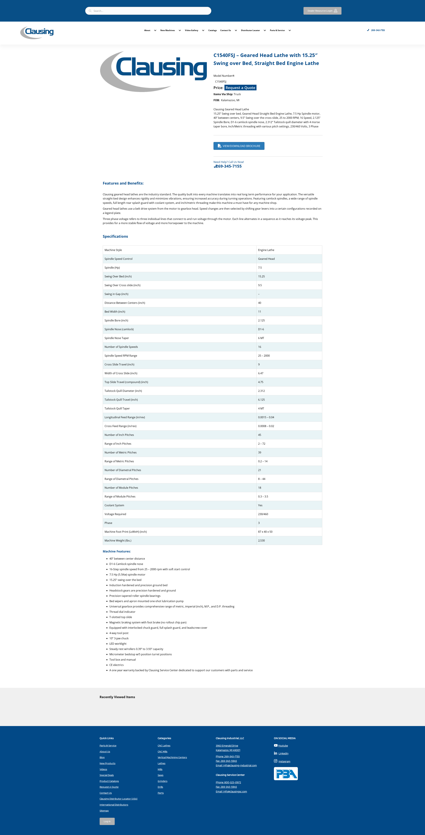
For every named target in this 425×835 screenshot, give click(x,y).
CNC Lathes (164, 745)
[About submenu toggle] (155, 30)
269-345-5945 (229, 761)
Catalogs (212, 30)
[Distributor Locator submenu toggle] (264, 30)
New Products (107, 763)
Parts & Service (277, 30)
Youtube (283, 745)
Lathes (161, 763)
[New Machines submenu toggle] (179, 30)
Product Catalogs (109, 781)
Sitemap (104, 810)
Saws (160, 775)
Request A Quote (109, 786)
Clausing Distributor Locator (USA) (118, 798)
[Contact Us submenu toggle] (236, 30)
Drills (160, 786)
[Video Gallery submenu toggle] (203, 30)
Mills (160, 769)
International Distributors (114, 804)
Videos (103, 769)
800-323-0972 (232, 782)
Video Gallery (191, 30)
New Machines (167, 30)
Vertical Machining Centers (172, 757)
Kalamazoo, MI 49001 (228, 750)
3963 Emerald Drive (227, 745)
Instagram (284, 761)
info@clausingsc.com (235, 791)
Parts (161, 792)
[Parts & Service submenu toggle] (289, 30)
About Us (105, 751)
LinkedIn (283, 753)
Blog (102, 757)
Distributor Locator (250, 30)
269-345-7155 (232, 756)
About (147, 30)
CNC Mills (162, 751)
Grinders (162, 781)
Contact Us (225, 30)
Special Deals (107, 775)
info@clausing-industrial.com (240, 765)
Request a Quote (240, 87)
